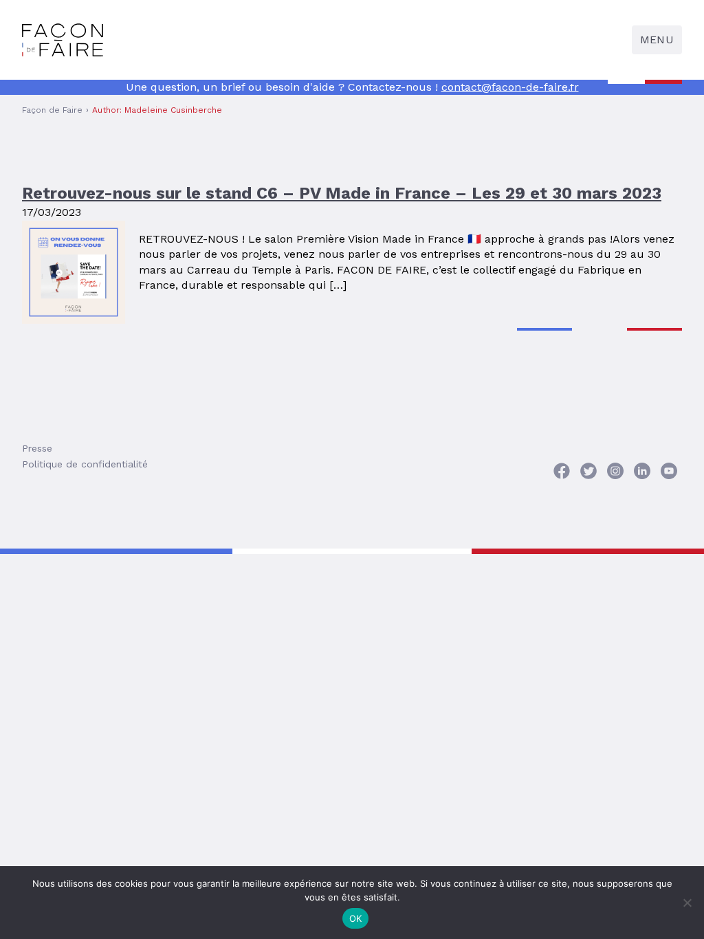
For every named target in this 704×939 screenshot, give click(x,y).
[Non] (687, 902)
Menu (657, 39)
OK (355, 918)
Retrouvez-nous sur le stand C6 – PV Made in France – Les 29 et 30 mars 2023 (341, 193)
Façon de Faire (52, 110)
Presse (37, 448)
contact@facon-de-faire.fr (510, 86)
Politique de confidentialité (85, 464)
